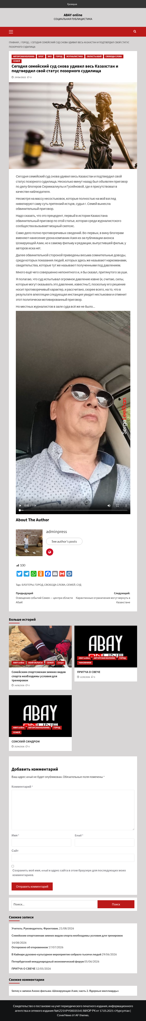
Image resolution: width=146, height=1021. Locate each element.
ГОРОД (59, 56)
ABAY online (73, 15)
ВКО (50, 56)
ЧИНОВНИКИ (85, 662)
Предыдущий (44, 597)
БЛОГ (41, 56)
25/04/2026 (19, 746)
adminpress (56, 532)
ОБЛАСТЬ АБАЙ (94, 56)
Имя (15, 835)
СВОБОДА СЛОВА (114, 56)
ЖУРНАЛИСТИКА (74, 56)
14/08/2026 (19, 685)
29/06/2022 (20, 77)
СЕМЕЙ (16, 61)
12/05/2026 (85, 677)
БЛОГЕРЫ (28, 584)
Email (79, 835)
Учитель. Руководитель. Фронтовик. (35, 928)
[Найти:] (55, 904)
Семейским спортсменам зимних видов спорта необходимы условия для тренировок (39, 676)
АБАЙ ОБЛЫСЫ (35, 662)
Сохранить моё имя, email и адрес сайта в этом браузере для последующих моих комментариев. (69, 873)
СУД (78, 584)
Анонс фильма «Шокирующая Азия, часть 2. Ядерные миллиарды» (75, 990)
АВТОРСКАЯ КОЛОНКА (23, 56)
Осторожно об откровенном (30, 947)
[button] (12, 31)
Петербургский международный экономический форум (48, 961)
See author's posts (64, 541)
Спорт (61, 662)
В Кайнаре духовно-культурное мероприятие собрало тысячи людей (56, 954)
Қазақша (72, 4)
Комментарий (22, 786)
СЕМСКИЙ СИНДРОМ (26, 741)
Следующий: (103, 597)
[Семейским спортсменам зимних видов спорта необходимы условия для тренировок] (40, 646)
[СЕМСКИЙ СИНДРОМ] (40, 716)
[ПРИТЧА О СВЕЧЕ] (105, 646)
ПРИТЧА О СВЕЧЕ (88, 672)
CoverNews (64, 1015)
